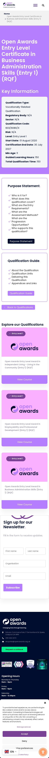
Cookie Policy (23, 754)
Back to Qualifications (20, 307)
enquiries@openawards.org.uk (17, 641)
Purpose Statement (21, 241)
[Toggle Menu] (35, 5)
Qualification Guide (21, 293)
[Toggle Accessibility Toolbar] (43, 752)
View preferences (24, 748)
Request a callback (14, 649)
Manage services (24, 727)
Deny (24, 741)
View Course (24, 379)
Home (7, 14)
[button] (45, 702)
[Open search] (43, 5)
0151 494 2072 (10, 638)
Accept (24, 734)
